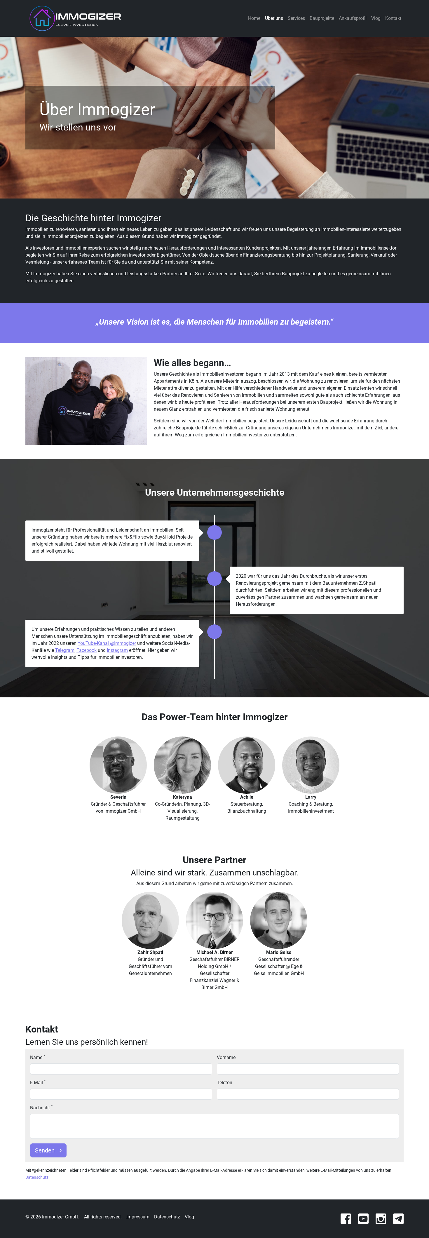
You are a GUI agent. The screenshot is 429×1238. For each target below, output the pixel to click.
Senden (45, 1150)
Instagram (117, 650)
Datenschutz (36, 1177)
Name (37, 1057)
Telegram (64, 650)
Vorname (226, 1057)
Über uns (274, 18)
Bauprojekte (322, 18)
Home (254, 18)
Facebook (86, 650)
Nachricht (41, 1107)
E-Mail (38, 1082)
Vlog (376, 18)
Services (296, 18)
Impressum (137, 1217)
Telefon (224, 1082)
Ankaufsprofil (353, 18)
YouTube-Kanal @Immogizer (107, 643)
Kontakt (393, 18)
